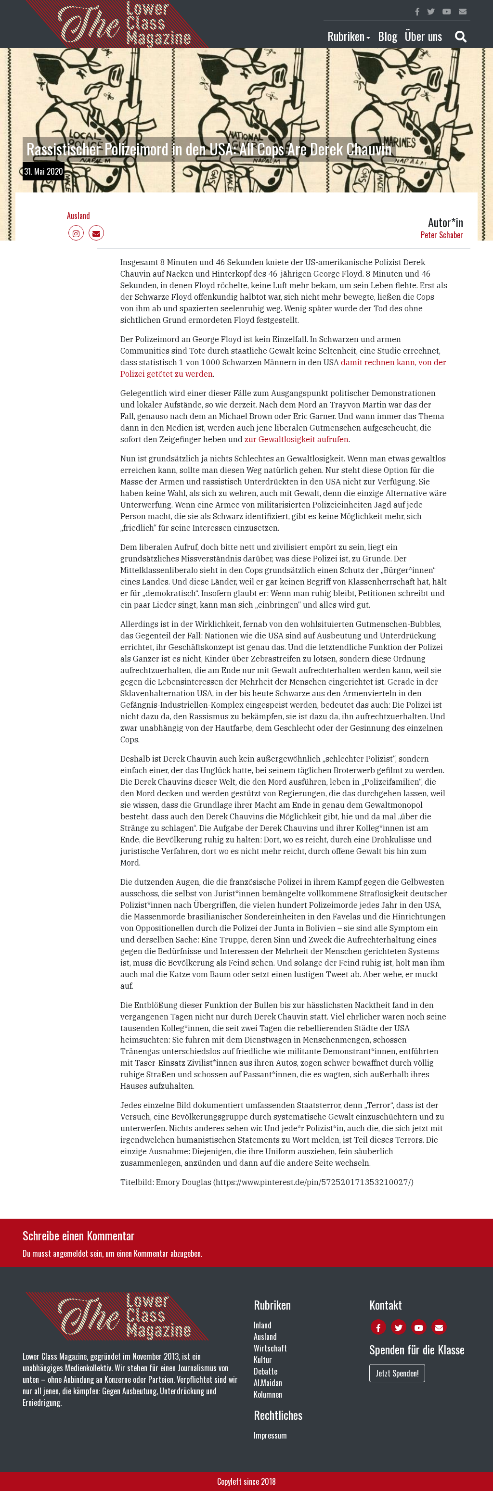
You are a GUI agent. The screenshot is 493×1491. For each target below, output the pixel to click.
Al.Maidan (268, 1383)
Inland (263, 1325)
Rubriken (345, 35)
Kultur (263, 1359)
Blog (387, 35)
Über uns (423, 35)
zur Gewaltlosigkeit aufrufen (297, 439)
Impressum (270, 1435)
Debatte (265, 1371)
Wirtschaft (270, 1348)
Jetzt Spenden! (397, 1373)
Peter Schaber (442, 235)
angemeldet (70, 1253)
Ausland (78, 215)
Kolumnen (268, 1394)
